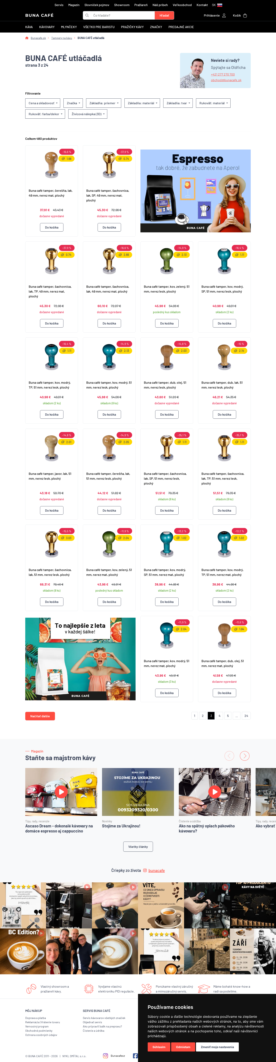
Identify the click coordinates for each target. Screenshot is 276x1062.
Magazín (74, 5)
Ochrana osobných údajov (41, 1035)
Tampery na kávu (61, 38)
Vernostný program (37, 1026)
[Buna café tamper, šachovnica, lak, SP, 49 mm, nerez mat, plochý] (109, 165)
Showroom (122, 5)
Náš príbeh (160, 5)
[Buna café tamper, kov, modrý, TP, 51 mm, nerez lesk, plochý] (51, 357)
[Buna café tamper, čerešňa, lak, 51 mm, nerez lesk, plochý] (109, 448)
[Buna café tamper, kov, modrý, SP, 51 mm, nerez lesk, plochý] (224, 261)
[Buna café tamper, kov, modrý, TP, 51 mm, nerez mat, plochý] (224, 544)
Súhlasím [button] (159, 1047)
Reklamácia (32, 1022)
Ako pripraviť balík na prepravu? (102, 1026)
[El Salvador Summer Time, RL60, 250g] (80, 659)
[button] (217, 5)
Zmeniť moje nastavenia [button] (217, 1047)
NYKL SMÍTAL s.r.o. (74, 1056)
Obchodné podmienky (38, 1030)
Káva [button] (29, 27)
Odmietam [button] (183, 1047)
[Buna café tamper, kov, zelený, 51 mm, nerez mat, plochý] (109, 544)
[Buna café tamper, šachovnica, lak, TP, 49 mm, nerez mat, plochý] (51, 261)
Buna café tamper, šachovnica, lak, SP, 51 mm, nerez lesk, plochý (165, 478)
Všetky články (138, 846)
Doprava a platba (35, 1018)
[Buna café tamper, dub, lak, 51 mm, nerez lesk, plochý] (224, 357)
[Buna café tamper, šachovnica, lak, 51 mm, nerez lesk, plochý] (51, 544)
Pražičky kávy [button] (132, 27)
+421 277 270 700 (223, 74)
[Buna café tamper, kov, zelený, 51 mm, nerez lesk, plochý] (167, 261)
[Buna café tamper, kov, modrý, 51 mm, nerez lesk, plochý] (109, 357)
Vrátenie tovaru (50, 1022)
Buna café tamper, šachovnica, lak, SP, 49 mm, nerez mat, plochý (107, 195)
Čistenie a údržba (93, 1030)
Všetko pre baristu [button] (99, 27)
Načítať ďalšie (40, 716)
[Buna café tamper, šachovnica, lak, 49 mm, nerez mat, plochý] (109, 261)
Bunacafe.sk (38, 38)
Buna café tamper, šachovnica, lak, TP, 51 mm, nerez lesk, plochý (222, 478)
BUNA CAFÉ (39, 15)
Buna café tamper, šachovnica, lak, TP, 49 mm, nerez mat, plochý (50, 291)
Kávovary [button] (47, 27)
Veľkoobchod (182, 5)
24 (246, 715)
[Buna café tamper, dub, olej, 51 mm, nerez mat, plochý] (224, 635)
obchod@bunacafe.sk (226, 80)
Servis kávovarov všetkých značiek (104, 1018)
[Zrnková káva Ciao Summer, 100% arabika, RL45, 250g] (195, 191)
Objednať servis (92, 1022)
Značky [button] (156, 27)
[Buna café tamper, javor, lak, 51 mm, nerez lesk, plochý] (51, 448)
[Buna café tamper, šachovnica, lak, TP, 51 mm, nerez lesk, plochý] (224, 448)
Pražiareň (141, 5)
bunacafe (157, 870)
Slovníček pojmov (96, 5)
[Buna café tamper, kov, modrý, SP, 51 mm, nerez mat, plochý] (167, 544)
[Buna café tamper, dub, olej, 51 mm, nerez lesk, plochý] (167, 357)
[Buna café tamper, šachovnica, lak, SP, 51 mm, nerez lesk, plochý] (167, 448)
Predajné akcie (181, 27)
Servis (59, 5)
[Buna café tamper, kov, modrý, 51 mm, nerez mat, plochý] (167, 635)
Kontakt (202, 5)
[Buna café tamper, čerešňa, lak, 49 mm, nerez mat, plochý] (51, 165)
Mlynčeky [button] (69, 27)
